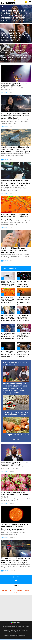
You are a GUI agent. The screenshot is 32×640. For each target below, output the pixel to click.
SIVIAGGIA (27, 626)
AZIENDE (27, 590)
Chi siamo (6, 630)
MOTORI (16, 588)
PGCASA (5, 626)
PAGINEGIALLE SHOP (24, 624)
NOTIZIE (4, 588)
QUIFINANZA (10, 628)
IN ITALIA (19, 590)
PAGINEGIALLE (15, 624)
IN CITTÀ (12, 590)
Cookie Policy (25, 630)
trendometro (12, 268)
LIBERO (5, 624)
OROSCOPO (5, 590)
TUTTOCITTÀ (18, 626)
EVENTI (16, 592)
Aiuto (22, 631)
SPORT (10, 588)
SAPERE (28, 588)
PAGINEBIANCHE (11, 626)
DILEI (23, 626)
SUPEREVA (22, 628)
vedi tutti (16, 439)
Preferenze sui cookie (14, 631)
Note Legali (12, 630)
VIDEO (22, 588)
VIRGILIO (9, 624)
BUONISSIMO (16, 628)
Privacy (18, 630)
